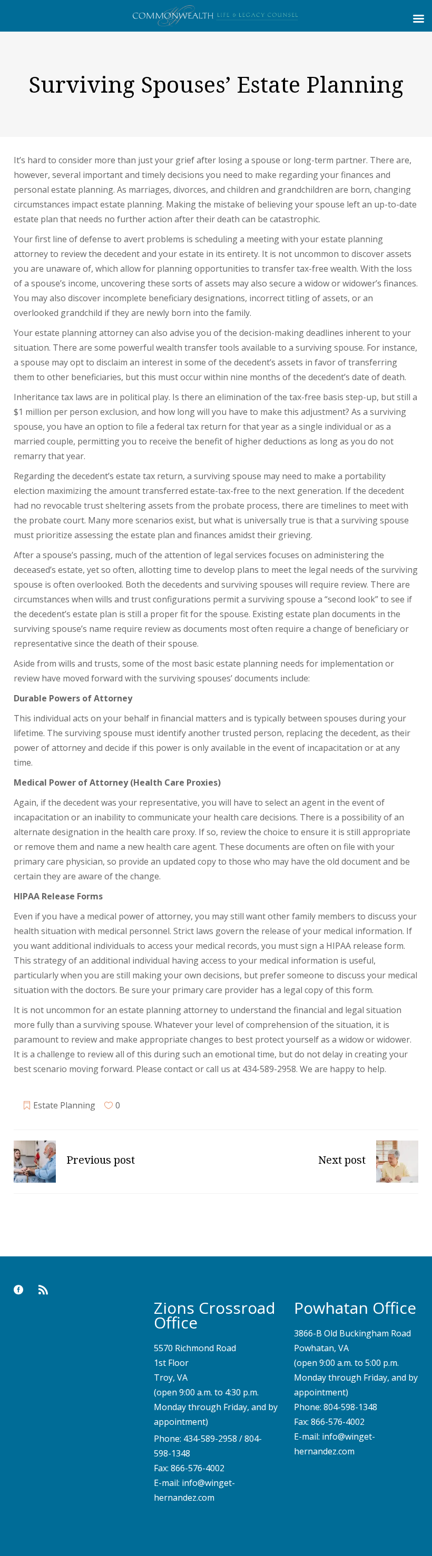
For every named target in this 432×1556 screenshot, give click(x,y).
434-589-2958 (210, 1438)
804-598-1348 (350, 1407)
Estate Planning (64, 1105)
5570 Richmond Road (195, 1348)
